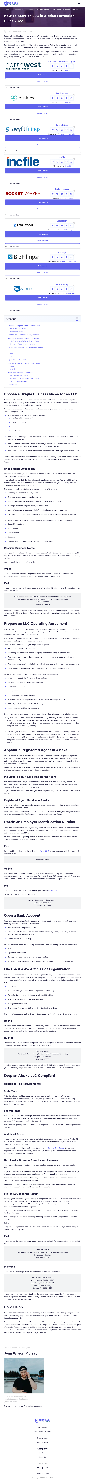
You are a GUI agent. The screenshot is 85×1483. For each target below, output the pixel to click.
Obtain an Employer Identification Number (25, 347)
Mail (11, 356)
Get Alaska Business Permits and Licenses (25, 378)
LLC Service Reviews (42, 1432)
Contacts (42, 1453)
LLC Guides (28, 9)
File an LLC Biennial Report (19, 381)
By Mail (12, 369)
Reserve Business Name (18, 331)
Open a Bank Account (17, 360)
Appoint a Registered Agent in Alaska (23, 338)
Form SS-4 (44, 851)
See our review (42, 81)
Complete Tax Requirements (20, 375)
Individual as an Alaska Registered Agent (24, 341)
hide (42, 319)
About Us (42, 1457)
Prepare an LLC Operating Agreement (24, 335)
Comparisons (42, 1442)
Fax (11, 350)
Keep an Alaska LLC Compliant (20, 372)
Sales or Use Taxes (56, 1148)
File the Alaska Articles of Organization (24, 363)
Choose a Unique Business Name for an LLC (26, 325)
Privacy (46, 1474)
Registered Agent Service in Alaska (22, 344)
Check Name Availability (18, 328)
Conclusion (12, 385)
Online (12, 353)
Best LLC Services (13, 9)
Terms (38, 1474)
